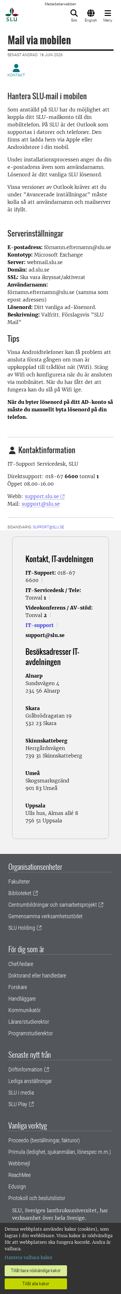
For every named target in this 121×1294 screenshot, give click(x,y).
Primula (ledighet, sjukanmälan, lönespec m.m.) (59, 1152)
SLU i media (21, 1092)
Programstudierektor (30, 1033)
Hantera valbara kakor (28, 1257)
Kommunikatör (24, 1010)
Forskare (17, 987)
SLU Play (17, 1104)
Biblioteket (19, 893)
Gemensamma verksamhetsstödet (45, 916)
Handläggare (22, 998)
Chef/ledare (20, 964)
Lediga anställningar (30, 1081)
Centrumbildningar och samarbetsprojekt (52, 904)
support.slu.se (42, 496)
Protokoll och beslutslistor (36, 1198)
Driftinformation (25, 1069)
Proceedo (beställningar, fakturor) (44, 1140)
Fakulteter (19, 881)
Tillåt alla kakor (35, 1284)
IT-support (39, 625)
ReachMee (19, 1175)
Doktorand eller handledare (37, 975)
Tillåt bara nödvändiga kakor (36, 1270)
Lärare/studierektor (28, 1021)
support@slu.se (41, 504)
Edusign (17, 1186)
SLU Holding (21, 927)
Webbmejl (19, 1163)
